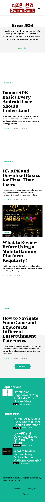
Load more (21, 366)
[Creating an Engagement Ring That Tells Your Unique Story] (7, 392)
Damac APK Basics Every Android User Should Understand (17, 101)
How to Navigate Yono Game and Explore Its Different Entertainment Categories (20, 329)
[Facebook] (9, 489)
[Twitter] (19, 494)
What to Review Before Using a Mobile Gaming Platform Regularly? (19, 251)
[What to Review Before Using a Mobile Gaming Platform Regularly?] (22, 221)
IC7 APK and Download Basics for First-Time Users (21, 177)
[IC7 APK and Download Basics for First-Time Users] (22, 149)
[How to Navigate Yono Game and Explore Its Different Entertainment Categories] (22, 297)
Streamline (7, 128)
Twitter (25, 494)
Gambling (8, 83)
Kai (3, 275)
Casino (7, 233)
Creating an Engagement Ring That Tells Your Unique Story (26, 396)
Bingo (16, 404)
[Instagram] (24, 489)
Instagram (32, 488)
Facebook (16, 488)
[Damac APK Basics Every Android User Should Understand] (22, 71)
